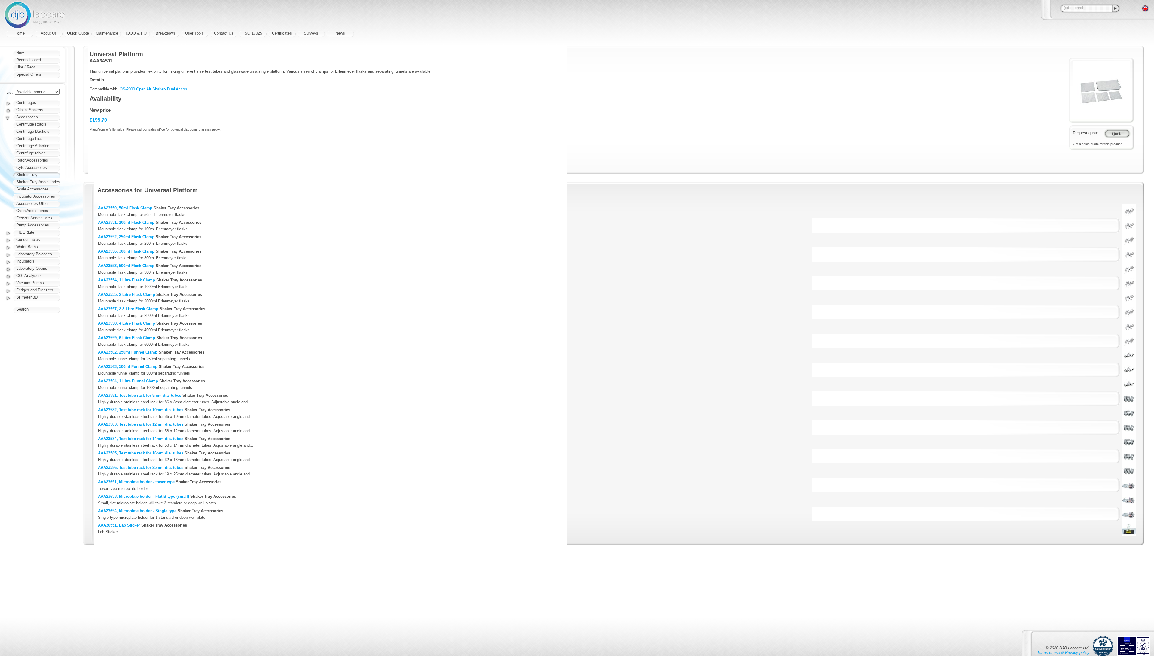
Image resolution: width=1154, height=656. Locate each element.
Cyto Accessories (31, 167)
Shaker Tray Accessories (38, 182)
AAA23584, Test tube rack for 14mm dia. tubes (140, 438)
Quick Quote (78, 33)
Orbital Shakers (29, 110)
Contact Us (224, 33)
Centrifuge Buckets (33, 131)
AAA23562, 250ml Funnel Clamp (127, 352)
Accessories (27, 117)
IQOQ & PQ (136, 33)
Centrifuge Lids (29, 138)
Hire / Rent (25, 67)
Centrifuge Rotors (31, 124)
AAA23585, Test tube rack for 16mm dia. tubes (140, 453)
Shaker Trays (28, 174)
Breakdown (165, 33)
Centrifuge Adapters (33, 146)
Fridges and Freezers (34, 290)
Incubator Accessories (35, 196)
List (9, 92)
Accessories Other (32, 203)
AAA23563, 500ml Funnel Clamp (127, 366)
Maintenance (107, 33)
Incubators (25, 261)
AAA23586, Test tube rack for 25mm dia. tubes (140, 467)
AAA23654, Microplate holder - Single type (137, 511)
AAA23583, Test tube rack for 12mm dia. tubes (140, 424)
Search (22, 309)
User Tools (194, 33)
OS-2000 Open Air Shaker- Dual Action (153, 89)
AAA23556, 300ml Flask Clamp (126, 251)
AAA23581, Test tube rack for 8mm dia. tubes (139, 395)
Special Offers (28, 74)
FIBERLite (25, 232)
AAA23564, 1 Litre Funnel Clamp (128, 381)
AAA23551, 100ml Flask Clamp (126, 222)
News (340, 33)
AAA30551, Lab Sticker (119, 525)
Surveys (311, 33)
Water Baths (27, 246)
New (20, 52)
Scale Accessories (32, 189)
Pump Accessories (32, 225)
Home (19, 33)
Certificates (282, 33)
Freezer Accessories (34, 218)
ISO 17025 (252, 33)
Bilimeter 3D (27, 297)
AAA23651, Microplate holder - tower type (136, 482)
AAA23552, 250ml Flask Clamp (126, 237)
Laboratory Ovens (31, 268)
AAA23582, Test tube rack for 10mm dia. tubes (140, 410)
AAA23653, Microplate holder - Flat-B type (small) (143, 496)
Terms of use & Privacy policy (1063, 652)
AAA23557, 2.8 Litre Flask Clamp (128, 309)
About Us (49, 33)
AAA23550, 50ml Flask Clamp (125, 208)
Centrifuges (26, 102)
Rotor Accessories (32, 160)
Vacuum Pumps (30, 283)
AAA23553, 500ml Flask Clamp (126, 265)
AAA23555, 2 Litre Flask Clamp (126, 294)
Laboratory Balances (34, 254)
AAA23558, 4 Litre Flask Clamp (126, 323)
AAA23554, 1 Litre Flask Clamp (126, 280)
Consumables (28, 239)
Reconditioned (28, 60)
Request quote (1085, 133)
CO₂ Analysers (29, 275)
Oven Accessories (32, 210)
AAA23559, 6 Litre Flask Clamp (126, 338)
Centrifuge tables (31, 153)
